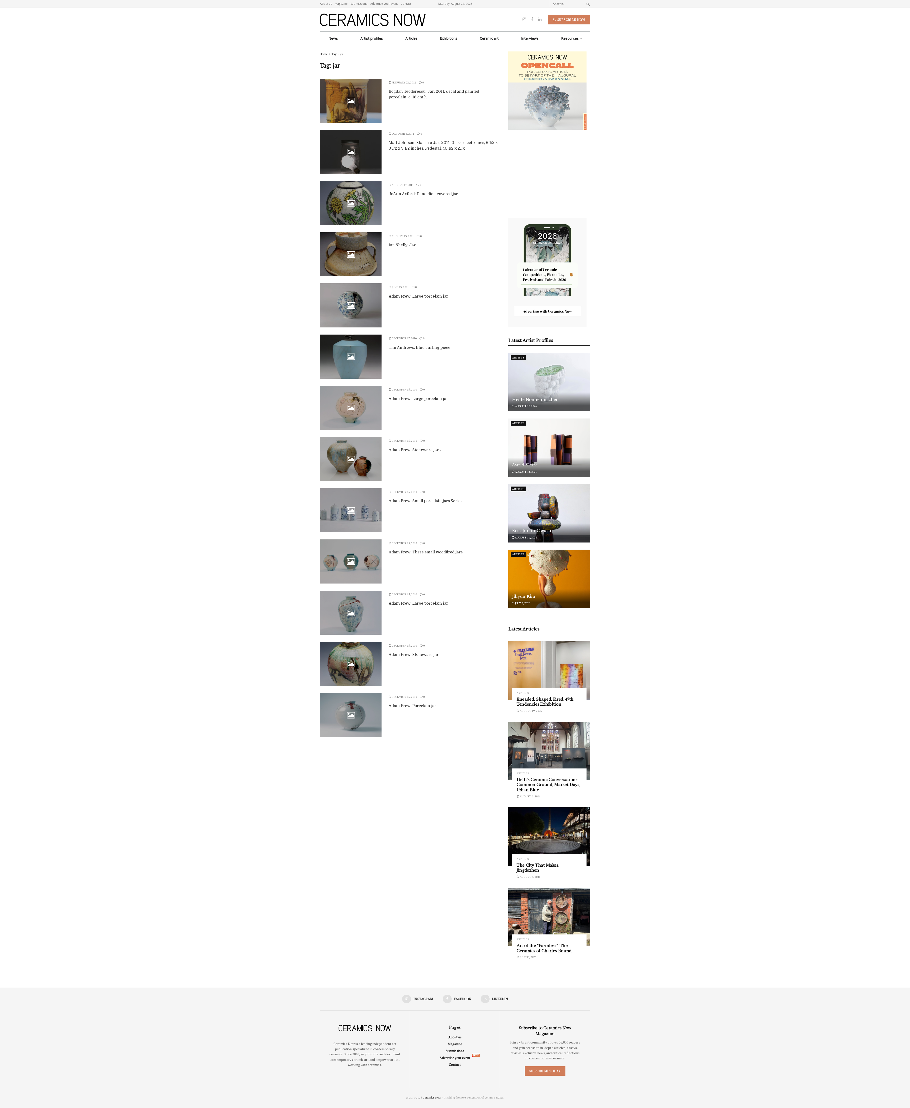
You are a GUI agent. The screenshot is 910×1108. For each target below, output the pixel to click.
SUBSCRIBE (425, 591)
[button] (425, 520)
